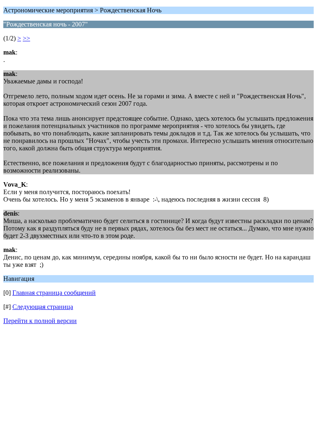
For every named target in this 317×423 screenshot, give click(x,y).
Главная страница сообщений (54, 292)
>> (26, 38)
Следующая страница (42, 306)
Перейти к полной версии (40, 320)
